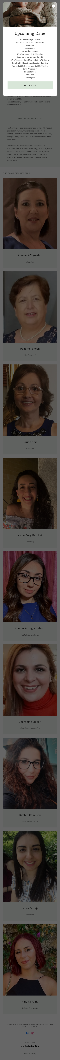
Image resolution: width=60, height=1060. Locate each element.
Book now (30, 85)
